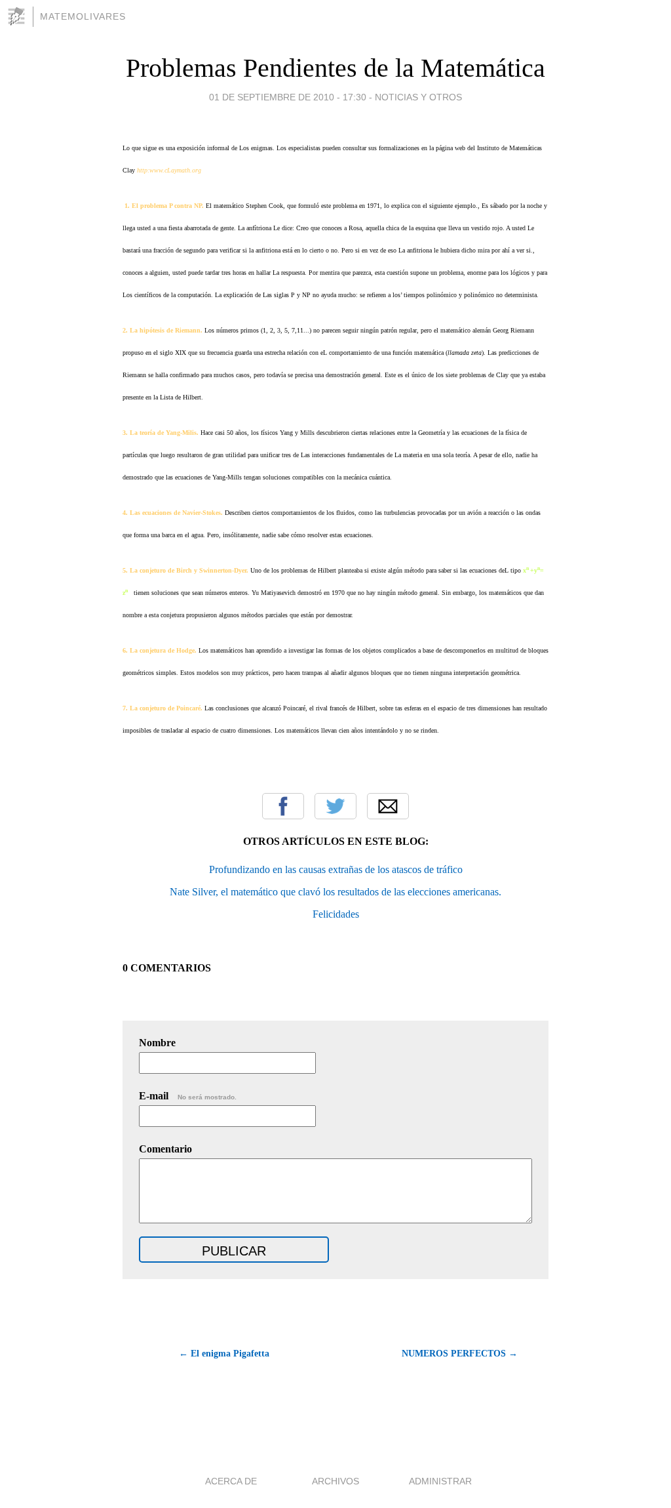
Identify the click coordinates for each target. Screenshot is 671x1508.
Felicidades (336, 914)
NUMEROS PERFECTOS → (460, 1353)
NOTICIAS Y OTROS (418, 97)
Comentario (165, 1148)
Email (388, 806)
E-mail (188, 1095)
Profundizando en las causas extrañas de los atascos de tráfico (336, 869)
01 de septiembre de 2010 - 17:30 (287, 97)
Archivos (335, 1481)
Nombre (157, 1042)
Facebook (283, 806)
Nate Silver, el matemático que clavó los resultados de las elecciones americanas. (335, 891)
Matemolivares (83, 16)
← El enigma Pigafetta (224, 1353)
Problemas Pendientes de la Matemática (335, 68)
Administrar (440, 1481)
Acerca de (231, 1481)
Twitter (335, 806)
